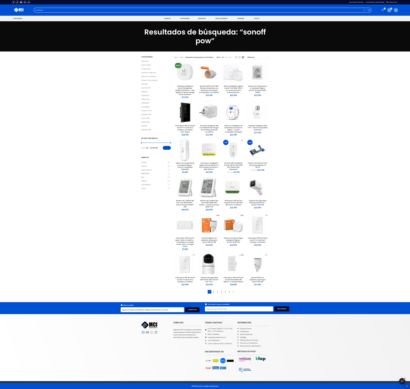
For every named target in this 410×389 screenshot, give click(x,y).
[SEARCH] (368, 10)
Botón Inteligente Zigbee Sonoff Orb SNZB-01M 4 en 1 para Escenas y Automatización (233, 89)
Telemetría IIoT (146, 129)
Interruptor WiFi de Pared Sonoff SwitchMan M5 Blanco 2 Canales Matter (233, 279)
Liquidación (145, 95)
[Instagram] (152, 332)
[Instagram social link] (17, 2)
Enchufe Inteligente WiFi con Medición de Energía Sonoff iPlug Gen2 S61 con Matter (209, 129)
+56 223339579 (214, 340)
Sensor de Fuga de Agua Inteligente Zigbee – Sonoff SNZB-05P (233, 240)
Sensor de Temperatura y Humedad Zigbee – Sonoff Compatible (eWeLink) (185, 166)
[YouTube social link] (21, 2)
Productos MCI (146, 110)
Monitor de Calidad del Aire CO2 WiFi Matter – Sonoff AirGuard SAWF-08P (185, 204)
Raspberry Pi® (146, 114)
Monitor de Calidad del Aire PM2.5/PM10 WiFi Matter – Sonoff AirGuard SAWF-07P (209, 204)
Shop (181, 57)
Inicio (176, 57)
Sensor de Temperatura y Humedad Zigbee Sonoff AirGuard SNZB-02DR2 (257, 89)
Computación (145, 69)
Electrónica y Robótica (148, 76)
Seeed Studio (145, 122)
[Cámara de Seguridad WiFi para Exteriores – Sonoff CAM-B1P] (258, 188)
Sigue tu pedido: (128, 305)
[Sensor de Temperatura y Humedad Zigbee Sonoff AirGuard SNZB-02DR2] (258, 73)
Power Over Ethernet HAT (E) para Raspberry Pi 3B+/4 (257, 165)
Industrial (144, 91)
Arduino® (144, 61)
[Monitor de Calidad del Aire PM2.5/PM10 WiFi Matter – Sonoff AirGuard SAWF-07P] (209, 188)
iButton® (144, 84)
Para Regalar (145, 107)
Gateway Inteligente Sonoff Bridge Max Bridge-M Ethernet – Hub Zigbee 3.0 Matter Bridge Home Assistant (185, 90)
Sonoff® (144, 126)
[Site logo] (19, 10)
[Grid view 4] (243, 57)
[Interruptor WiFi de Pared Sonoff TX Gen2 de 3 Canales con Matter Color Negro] (185, 113)
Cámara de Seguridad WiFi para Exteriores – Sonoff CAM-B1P (257, 203)
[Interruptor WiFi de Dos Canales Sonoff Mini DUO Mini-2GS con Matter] (233, 188)
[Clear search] (364, 10)
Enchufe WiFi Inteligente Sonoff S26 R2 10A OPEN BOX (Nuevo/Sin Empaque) (233, 166)
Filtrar (166, 148)
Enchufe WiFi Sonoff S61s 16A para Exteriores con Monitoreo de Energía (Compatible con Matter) (209, 89)
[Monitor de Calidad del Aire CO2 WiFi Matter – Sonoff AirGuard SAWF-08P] (185, 188)
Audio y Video (146, 65)
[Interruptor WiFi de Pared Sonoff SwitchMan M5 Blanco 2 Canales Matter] (233, 265)
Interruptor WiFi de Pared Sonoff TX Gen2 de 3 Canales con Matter (257, 240)
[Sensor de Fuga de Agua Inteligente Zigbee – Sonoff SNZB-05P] (233, 225)
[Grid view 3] (239, 57)
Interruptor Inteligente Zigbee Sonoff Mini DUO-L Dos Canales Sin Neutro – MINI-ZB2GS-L (209, 166)
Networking (145, 99)
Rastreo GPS (145, 118)
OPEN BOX (145, 103)
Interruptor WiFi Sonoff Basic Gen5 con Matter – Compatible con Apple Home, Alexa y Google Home (185, 242)
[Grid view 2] (236, 57)
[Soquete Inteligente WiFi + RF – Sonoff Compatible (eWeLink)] (258, 113)
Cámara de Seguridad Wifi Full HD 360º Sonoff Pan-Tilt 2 (209, 279)
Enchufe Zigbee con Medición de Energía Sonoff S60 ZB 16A (209, 240)
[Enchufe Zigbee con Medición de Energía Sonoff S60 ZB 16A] (209, 225)
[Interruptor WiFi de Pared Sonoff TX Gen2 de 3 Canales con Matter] (258, 225)
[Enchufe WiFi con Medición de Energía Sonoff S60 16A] (258, 265)
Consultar (192, 309)
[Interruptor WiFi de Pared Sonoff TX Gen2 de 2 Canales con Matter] (185, 265)
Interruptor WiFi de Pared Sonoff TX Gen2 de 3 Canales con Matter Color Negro (185, 129)
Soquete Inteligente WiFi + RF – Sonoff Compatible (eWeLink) (258, 128)
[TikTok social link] (28, 2)
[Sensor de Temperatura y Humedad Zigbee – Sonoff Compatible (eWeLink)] (185, 150)
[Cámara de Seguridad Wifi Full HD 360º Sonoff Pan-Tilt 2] (209, 265)
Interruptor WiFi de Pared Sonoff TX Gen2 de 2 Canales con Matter (185, 279)
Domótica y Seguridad (148, 72)
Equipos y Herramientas (149, 80)
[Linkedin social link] (25, 2)
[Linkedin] (156, 332)
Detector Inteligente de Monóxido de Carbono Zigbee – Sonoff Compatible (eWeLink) (233, 129)
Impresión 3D (145, 88)
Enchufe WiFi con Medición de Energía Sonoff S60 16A (258, 279)
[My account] (396, 10)
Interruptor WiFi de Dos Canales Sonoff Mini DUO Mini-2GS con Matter (233, 203)
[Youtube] (147, 332)
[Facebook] (143, 332)
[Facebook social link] (13, 2)
